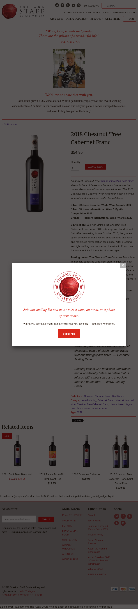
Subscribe (69, 333)
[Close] (123, 265)
